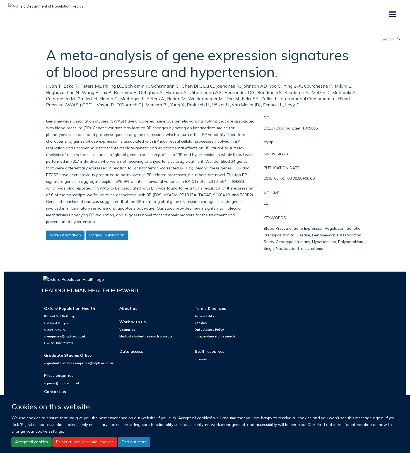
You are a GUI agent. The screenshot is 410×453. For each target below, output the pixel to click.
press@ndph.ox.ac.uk (63, 383)
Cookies (201, 323)
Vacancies (127, 330)
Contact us (55, 391)
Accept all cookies (31, 441)
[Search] (398, 38)
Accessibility (204, 316)
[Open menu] (392, 15)
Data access (131, 351)
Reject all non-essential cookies (85, 441)
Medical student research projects (146, 336)
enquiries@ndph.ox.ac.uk (66, 336)
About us (128, 308)
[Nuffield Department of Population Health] (45, 4)
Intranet (201, 359)
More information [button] (65, 235)
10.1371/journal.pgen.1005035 (291, 128)
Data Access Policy (209, 330)
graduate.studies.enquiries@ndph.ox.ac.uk (80, 363)
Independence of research (215, 336)
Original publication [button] (106, 235)
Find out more (134, 441)
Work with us (132, 321)
